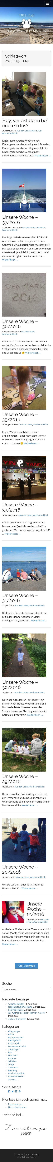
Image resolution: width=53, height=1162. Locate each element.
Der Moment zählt (17, 1046)
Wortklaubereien (16, 1076)
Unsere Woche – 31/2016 (20, 598)
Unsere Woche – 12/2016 (35, 909)
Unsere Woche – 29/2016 (20, 779)
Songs (11, 1064)
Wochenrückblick (9, 133)
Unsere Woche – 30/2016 (20, 684)
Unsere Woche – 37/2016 (20, 219)
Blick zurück (37, 130)
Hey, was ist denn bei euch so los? (25, 123)
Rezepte (12, 1058)
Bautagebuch (14, 1040)
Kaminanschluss (15, 1009)
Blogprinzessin (15, 1104)
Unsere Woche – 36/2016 (20, 324)
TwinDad (34, 1154)
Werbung (12, 1070)
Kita (10, 1052)
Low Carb (12, 1055)
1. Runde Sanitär (16, 1003)
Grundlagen (13, 1049)
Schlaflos (41, 227)
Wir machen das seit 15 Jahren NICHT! (26, 1012)
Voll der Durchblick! (17, 1019)
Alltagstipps (14, 1031)
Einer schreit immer (17, 1107)
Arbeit (11, 1034)
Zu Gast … (13, 1079)
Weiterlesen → (42, 155)
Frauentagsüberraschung (20, 1006)
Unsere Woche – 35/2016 (20, 417)
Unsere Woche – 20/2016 (20, 869)
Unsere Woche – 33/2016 (20, 507)
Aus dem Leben (24, 130)
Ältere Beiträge (26, 965)
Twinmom (13, 1067)
